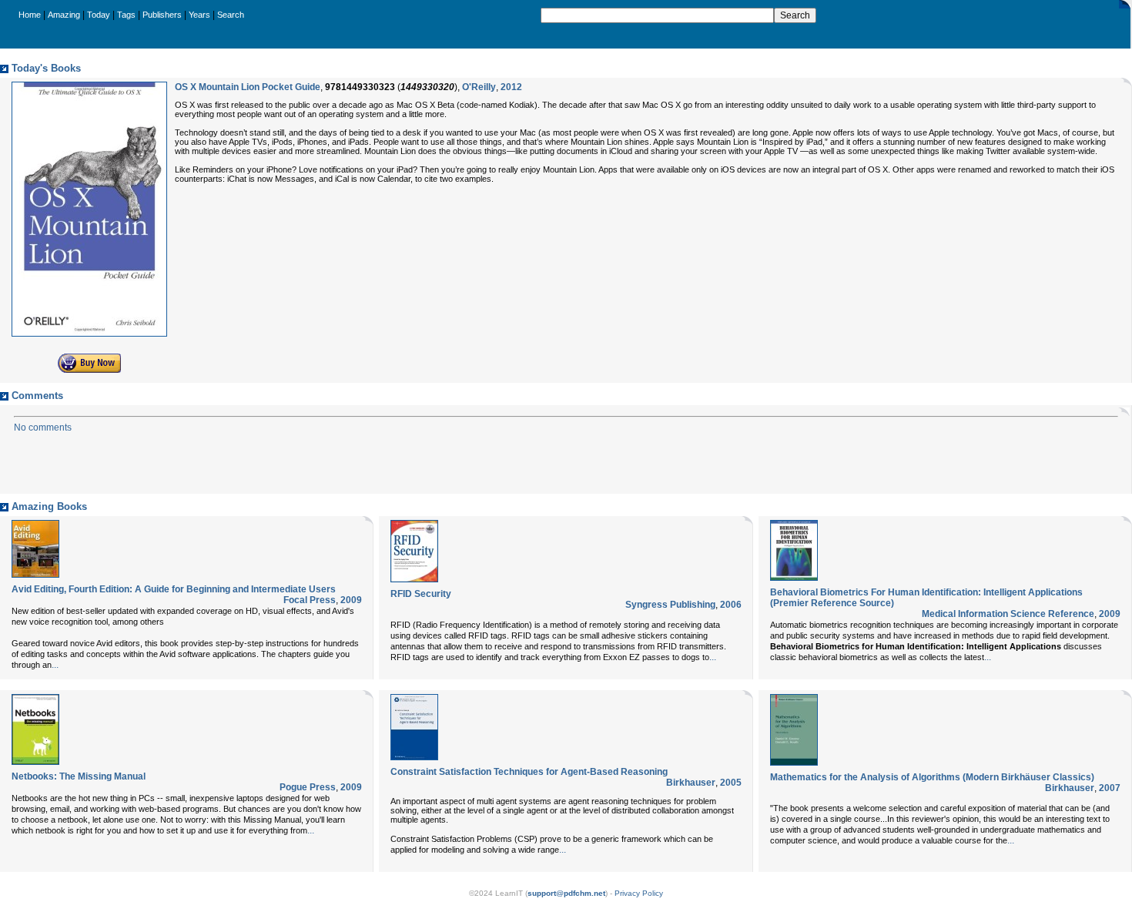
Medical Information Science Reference (1008, 614)
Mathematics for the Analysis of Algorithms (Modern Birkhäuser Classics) (932, 777)
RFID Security (420, 593)
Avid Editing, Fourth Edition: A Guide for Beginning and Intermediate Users (174, 589)
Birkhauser (690, 782)
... (55, 664)
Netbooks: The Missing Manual (79, 776)
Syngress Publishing (670, 604)
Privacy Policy (639, 893)
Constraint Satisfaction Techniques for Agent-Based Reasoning (529, 771)
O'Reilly (479, 87)
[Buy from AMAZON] (89, 369)
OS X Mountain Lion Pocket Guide (247, 87)
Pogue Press (308, 787)
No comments (43, 427)
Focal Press (309, 600)
